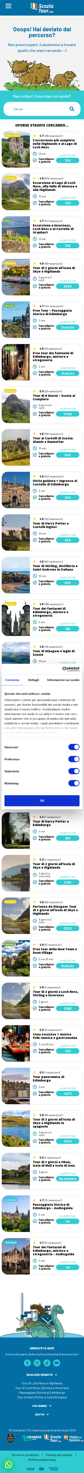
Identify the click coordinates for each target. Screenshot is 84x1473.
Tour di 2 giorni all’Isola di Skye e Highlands (54, 866)
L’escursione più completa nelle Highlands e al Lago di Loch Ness (55, 143)
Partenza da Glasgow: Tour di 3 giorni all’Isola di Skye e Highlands (55, 910)
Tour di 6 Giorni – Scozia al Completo (54, 397)
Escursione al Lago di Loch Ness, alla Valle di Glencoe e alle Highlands (55, 186)
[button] (8, 1464)
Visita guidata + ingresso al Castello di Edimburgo (55, 482)
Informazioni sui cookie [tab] (63, 680)
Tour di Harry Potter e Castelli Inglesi (51, 525)
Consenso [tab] (12, 680)
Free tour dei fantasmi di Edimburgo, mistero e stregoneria (53, 356)
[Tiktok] (46, 1362)
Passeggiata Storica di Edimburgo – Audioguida (53, 1206)
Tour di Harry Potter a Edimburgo (51, 823)
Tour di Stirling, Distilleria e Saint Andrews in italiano (55, 568)
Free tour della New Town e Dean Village (55, 951)
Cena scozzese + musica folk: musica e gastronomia (55, 1036)
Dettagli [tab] (33, 680)
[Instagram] (37, 1362)
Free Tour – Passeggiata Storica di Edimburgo (52, 312)
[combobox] (34, 109)
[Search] (72, 109)
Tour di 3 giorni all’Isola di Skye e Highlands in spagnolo (54, 1123)
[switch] (74, 759)
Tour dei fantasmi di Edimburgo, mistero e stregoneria (50, 612)
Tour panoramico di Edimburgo (48, 1078)
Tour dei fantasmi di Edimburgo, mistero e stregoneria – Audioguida (53, 1250)
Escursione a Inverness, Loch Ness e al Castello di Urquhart (53, 228)
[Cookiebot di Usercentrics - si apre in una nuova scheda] (62, 669)
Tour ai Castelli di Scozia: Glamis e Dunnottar (53, 440)
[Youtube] (56, 1362)
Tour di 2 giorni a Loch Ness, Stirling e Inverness (56, 993)
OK (42, 800)
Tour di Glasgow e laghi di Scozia (54, 653)
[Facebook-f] (27, 1362)
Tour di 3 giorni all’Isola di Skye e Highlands (54, 270)
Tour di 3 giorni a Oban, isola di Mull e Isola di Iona (54, 1164)
